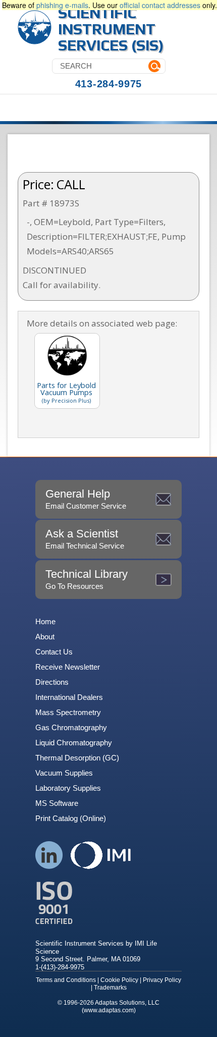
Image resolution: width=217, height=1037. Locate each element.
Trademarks (110, 987)
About (45, 636)
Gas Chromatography (71, 727)
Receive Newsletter (67, 667)
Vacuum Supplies (64, 773)
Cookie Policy (119, 980)
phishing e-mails (62, 5)
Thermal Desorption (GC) (77, 757)
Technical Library (86, 579)
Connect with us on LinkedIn (49, 855)
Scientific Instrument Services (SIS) (111, 29)
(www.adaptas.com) (109, 1010)
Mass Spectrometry (68, 712)
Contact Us (54, 651)
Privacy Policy (162, 980)
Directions (52, 682)
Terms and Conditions (66, 980)
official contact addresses (160, 5)
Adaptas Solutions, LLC (127, 1002)
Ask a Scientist (84, 538)
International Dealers (69, 697)
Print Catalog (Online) (70, 818)
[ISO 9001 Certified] (108, 903)
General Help (85, 498)
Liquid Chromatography (73, 742)
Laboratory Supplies (68, 788)
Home (45, 621)
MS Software (56, 803)
